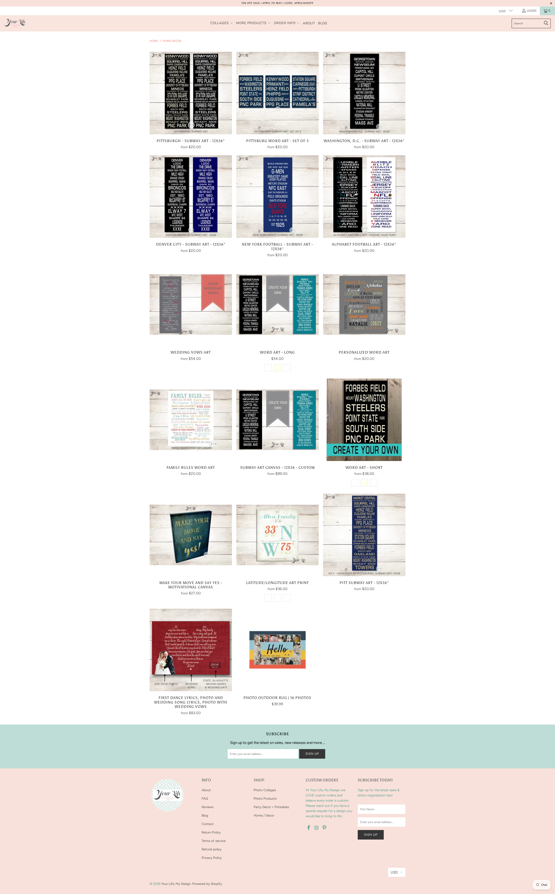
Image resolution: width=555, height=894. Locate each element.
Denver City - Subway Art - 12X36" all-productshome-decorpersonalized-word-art (191, 196)
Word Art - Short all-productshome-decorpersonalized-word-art (364, 420)
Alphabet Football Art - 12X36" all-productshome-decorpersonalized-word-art (364, 196)
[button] (221, 23)
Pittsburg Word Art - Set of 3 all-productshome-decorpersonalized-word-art (277, 93)
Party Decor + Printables (271, 807)
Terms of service (213, 841)
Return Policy (211, 832)
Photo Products (265, 798)
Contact (208, 824)
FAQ (205, 798)
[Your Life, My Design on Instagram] (316, 828)
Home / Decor (264, 815)
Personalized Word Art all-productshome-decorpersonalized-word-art (364, 304)
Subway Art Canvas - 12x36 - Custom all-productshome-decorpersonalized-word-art (277, 420)
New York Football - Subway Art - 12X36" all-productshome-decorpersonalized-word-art (277, 196)
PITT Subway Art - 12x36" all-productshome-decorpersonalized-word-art (364, 535)
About (206, 790)
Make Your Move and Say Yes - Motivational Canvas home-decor (191, 535)
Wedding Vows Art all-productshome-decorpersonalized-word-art (191, 304)
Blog (205, 815)
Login (532, 11)
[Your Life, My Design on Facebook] (309, 828)
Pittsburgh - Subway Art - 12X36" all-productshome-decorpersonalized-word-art (191, 93)
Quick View (191, 102)
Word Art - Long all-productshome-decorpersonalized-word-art (277, 304)
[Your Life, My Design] (15, 23)
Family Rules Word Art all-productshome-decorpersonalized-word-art (191, 420)
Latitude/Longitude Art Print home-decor (277, 535)
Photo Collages (265, 790)
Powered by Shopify (207, 884)
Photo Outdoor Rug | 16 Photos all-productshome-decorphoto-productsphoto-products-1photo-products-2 (277, 650)
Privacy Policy (212, 858)
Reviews (208, 807)
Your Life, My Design (176, 884)
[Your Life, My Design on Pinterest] (324, 828)
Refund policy (212, 849)
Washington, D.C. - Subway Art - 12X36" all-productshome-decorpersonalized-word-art (364, 93)
